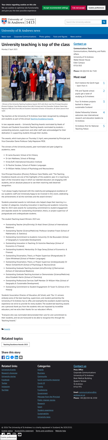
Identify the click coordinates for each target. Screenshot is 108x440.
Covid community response (49, 380)
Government (43, 393)
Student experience (45, 410)
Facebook (5, 380)
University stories (9, 376)
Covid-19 (41, 383)
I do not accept (78, 8)
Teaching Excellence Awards (41, 119)
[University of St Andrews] (19, 21)
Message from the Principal (49, 396)
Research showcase (9, 373)
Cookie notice (7, 431)
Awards (7, 329)
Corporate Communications (25, 36)
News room (6, 36)
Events (40, 386)
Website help (60, 431)
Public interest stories (46, 400)
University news (44, 417)
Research (41, 403)
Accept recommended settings (56, 8)
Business (41, 373)
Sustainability (43, 413)
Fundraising (42, 390)
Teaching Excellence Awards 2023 (15, 344)
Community (42, 376)
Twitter (4, 383)
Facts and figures (60, 36)
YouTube (5, 390)
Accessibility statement (24, 431)
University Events (9, 369)
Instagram (6, 386)
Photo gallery (44, 36)
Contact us (80, 43)
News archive (75, 36)
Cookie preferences (96, 8)
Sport (40, 407)
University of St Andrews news (21, 30)
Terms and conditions (44, 431)
